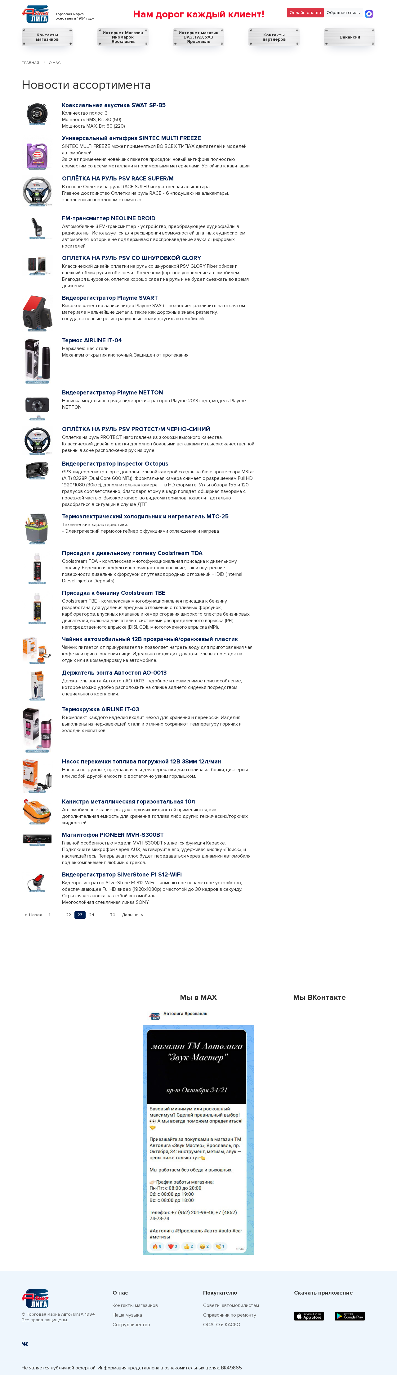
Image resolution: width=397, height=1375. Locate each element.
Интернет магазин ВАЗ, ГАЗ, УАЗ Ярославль (198, 37)
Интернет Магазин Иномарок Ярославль (123, 37)
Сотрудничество (131, 1325)
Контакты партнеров (274, 37)
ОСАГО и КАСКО (221, 1325)
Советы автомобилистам (231, 1305)
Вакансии (350, 37)
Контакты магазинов (47, 37)
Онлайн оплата (305, 12)
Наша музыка (127, 1315)
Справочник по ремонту (229, 1315)
